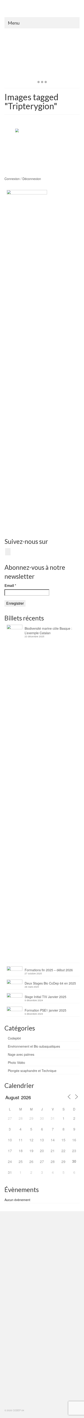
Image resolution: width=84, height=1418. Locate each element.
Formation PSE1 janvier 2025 (45, 1010)
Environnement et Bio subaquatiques (34, 1046)
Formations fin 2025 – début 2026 (49, 970)
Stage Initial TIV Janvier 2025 (45, 996)
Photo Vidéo (16, 1062)
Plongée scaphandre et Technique (32, 1070)
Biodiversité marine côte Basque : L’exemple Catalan (48, 630)
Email (10, 585)
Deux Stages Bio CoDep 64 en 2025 (50, 983)
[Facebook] (8, 551)
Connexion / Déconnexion (22, 178)
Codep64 (14, 1038)
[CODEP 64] (42, 10)
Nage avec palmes (21, 1054)
